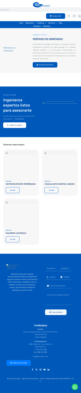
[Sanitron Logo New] (41, 3)
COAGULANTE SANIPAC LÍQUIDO (60, 184)
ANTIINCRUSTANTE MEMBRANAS (21, 184)
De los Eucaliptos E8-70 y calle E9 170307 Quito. (40, 332)
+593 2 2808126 (40, 337)
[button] (75, 387)
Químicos (44, 35)
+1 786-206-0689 (40, 349)
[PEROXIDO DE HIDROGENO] (13, 49)
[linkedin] (48, 369)
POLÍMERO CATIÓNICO (16, 233)
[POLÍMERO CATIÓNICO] (21, 203)
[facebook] (68, 16)
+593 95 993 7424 (40, 334)
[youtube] (44, 369)
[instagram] (74, 16)
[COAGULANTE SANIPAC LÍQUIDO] (60, 153)
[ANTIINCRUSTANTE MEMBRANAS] (21, 153)
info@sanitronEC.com (40, 356)
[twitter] (36, 369)
